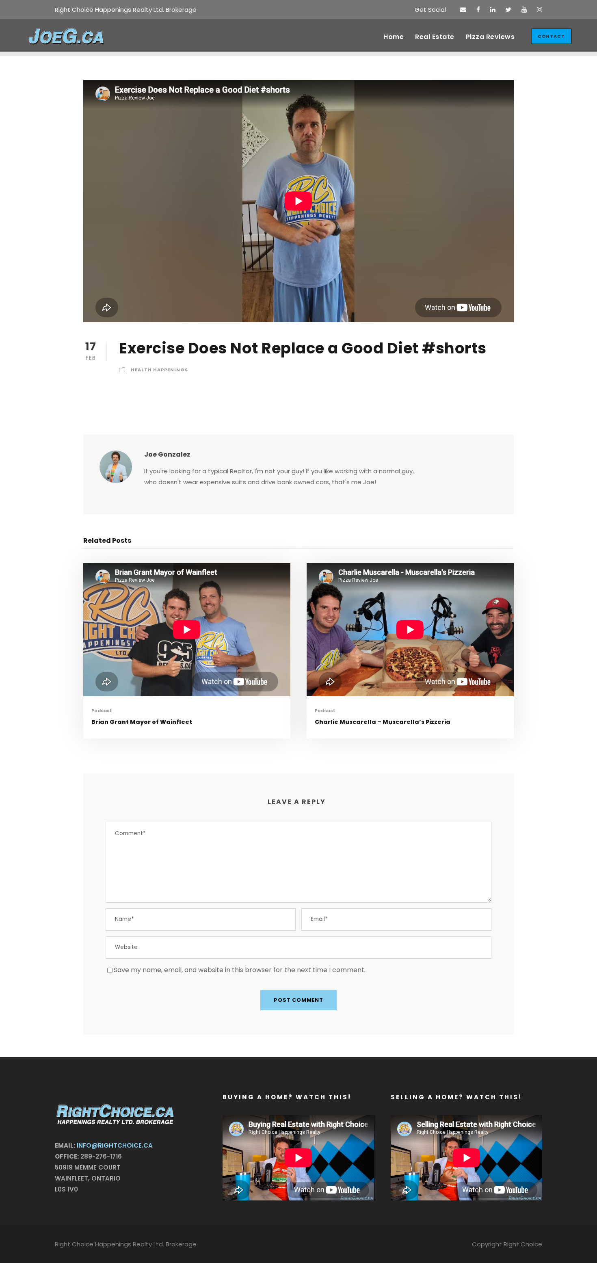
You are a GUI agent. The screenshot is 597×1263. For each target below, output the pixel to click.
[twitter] (508, 9)
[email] (463, 9)
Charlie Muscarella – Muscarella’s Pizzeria (382, 722)
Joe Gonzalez (167, 454)
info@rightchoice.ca (115, 1145)
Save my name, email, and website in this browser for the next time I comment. (240, 970)
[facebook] (478, 9)
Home (393, 36)
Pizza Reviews (490, 36)
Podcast (101, 710)
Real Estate (434, 36)
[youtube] (524, 9)
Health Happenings (159, 369)
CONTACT (551, 36)
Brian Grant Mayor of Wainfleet (141, 722)
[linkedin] (492, 9)
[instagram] (539, 9)
